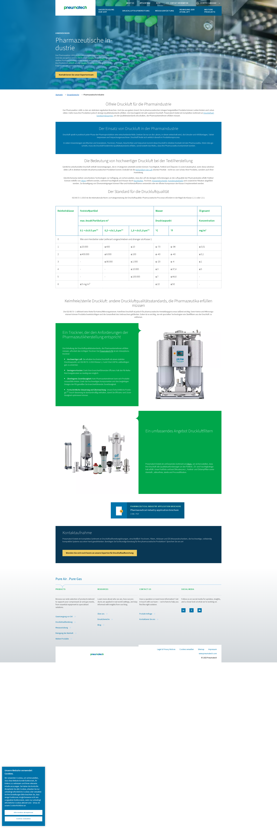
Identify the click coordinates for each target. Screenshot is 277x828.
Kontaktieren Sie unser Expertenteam (76, 74)
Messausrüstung (164, 10)
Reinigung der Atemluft (187, 10)
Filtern (83, 180)
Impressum (212, 649)
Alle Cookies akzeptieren (23, 812)
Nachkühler (138, 180)
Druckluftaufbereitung (135, 10)
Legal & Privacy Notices (166, 649)
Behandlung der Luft (144, 169)
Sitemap (201, 649)
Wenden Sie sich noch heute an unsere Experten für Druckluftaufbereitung (99, 552)
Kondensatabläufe (175, 180)
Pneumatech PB (106, 351)
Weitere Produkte (209, 10)
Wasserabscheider (159, 180)
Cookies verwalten (186, 649)
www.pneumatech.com (208, 653)
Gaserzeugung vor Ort (106, 10)
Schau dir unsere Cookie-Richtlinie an (22, 804)
